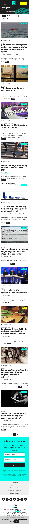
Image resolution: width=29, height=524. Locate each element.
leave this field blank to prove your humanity (6, 438)
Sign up (14, 465)
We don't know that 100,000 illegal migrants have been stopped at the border (14, 251)
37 (17, 434)
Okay (16, 521)
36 (14, 434)
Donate (23, 3)
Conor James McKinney (8, 54)
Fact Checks (9, 15)
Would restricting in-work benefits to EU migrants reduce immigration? (13, 416)
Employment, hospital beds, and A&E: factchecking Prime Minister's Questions (14, 331)
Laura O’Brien (19, 213)
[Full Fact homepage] (13, 3)
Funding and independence (14, 485)
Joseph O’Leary (6, 172)
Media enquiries (14, 493)
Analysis (21, 15)
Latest (4, 15)
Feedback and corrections (14, 490)
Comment (16, 15)
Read (6, 61)
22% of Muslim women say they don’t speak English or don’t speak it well (14, 209)
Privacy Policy (21, 475)
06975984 (17, 511)
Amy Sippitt (5, 256)
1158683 (21, 509)
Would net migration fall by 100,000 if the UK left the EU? (14, 168)
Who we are (14, 482)
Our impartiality (14, 488)
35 (11, 434)
